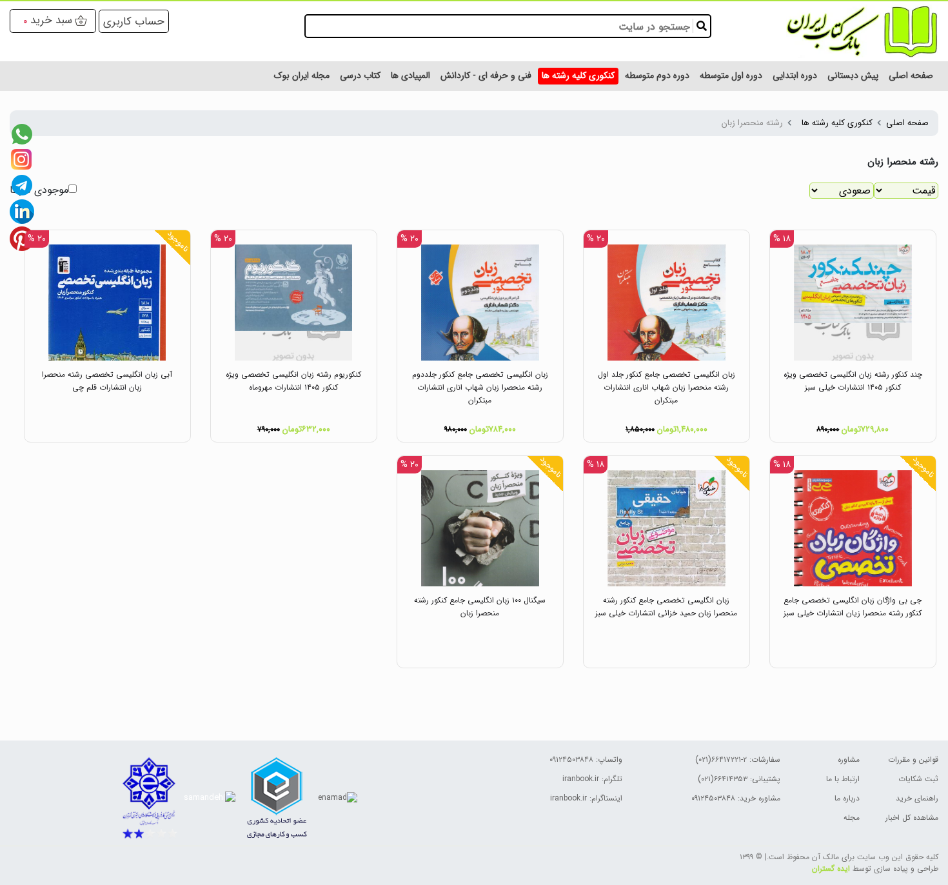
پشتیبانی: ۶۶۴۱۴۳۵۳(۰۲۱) (739, 779)
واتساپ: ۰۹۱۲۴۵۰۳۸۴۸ (585, 759)
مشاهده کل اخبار (911, 817)
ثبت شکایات (918, 779)
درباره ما (847, 798)
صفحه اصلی (907, 123)
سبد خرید (51, 20)
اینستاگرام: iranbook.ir (586, 798)
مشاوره (849, 759)
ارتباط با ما (843, 779)
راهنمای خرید (917, 798)
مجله (852, 817)
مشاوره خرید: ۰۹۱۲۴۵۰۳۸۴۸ (735, 798)
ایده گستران (831, 868)
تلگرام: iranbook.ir (592, 779)
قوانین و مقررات (913, 759)
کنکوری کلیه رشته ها (837, 123)
